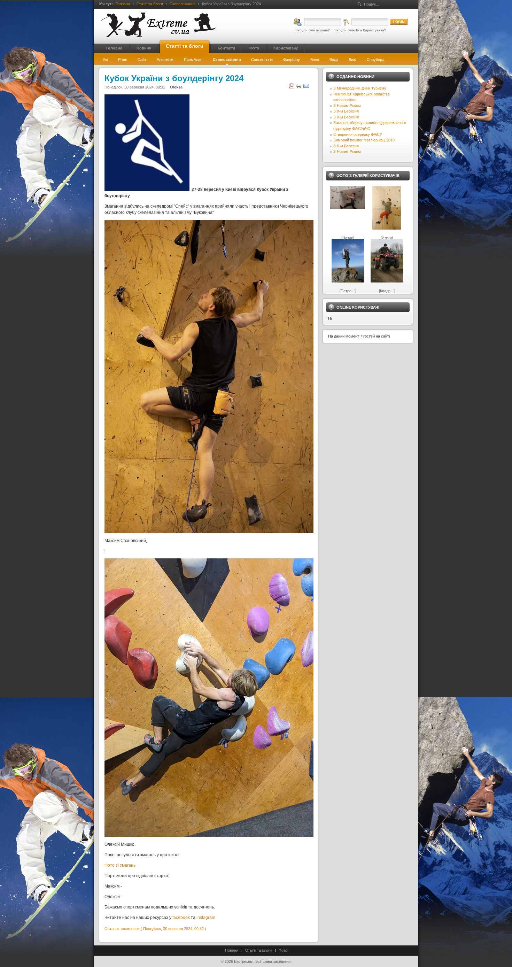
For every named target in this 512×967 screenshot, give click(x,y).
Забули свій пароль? (312, 30)
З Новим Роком (347, 105)
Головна (123, 4)
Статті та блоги (150, 4)
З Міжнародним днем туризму (359, 88)
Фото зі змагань (120, 865)
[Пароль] (365, 22)
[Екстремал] (158, 25)
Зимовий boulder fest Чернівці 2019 (364, 140)
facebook (181, 917)
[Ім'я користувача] (317, 22)
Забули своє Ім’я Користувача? (360, 30)
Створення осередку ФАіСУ (357, 134)
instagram (205, 917)
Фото (283, 950)
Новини (231, 950)
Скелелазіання (182, 4)
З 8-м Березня (346, 111)
